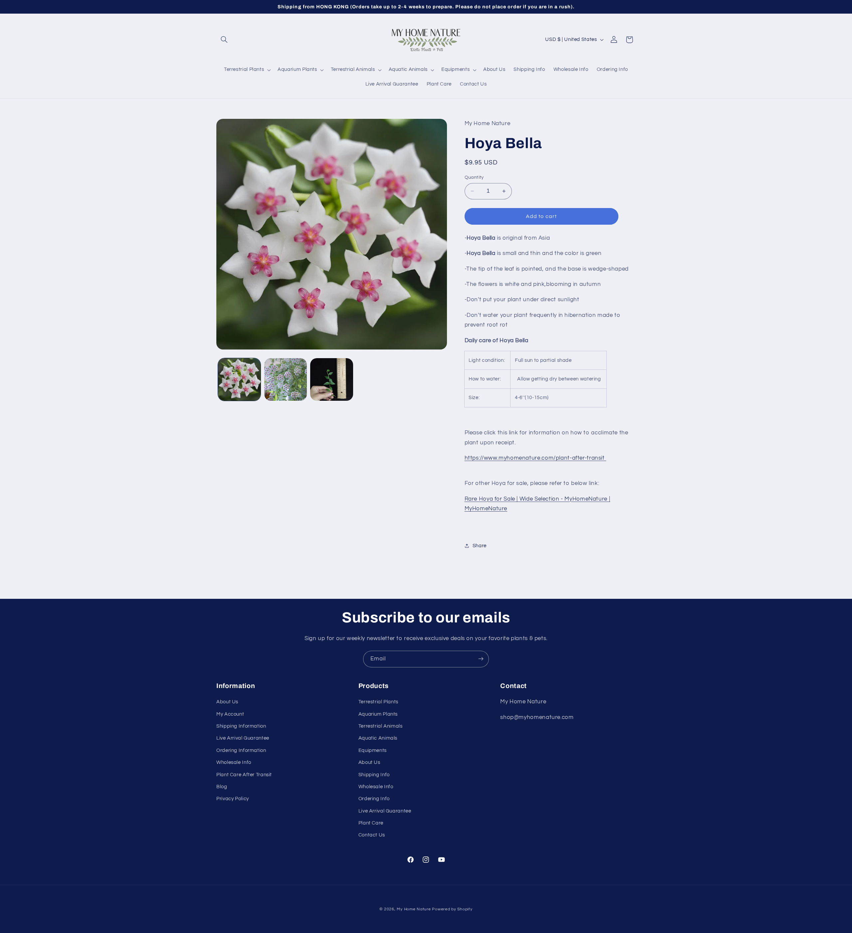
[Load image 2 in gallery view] (285, 379)
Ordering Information (241, 750)
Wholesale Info (233, 762)
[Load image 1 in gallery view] (239, 379)
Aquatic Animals (377, 738)
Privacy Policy (232, 799)
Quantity (474, 177)
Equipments (372, 750)
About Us (227, 701)
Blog (221, 786)
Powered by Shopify (452, 909)
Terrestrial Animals (380, 726)
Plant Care (370, 822)
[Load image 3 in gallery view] (331, 379)
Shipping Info (374, 774)
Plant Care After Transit (244, 774)
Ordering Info (374, 799)
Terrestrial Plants (378, 701)
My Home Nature (414, 909)
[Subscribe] (481, 659)
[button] (224, 39)
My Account (230, 714)
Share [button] (480, 545)
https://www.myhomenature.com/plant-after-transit (535, 458)
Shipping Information (241, 726)
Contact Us (371, 835)
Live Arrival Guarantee (242, 738)
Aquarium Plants (378, 714)
